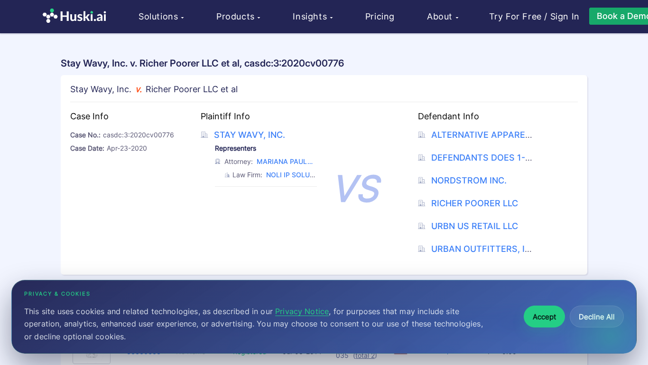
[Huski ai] (77, 17)
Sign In (565, 16)
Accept (544, 316)
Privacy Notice (302, 311)
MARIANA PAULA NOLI (284, 162)
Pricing (380, 16)
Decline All (597, 316)
